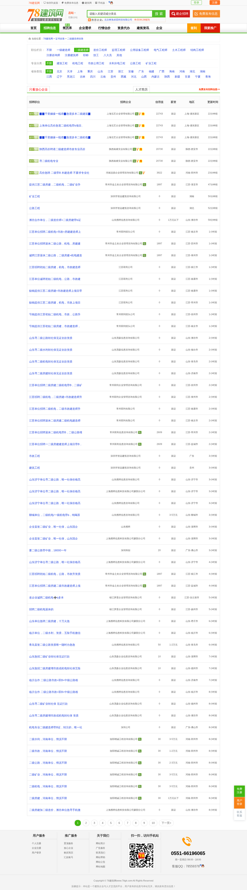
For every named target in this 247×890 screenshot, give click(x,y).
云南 (103, 76)
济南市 (194, 373)
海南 (172, 71)
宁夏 (197, 76)
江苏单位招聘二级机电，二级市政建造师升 (54, 408)
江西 (49, 76)
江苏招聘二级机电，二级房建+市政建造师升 (55, 396)
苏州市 (194, 243)
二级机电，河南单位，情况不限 (48, 786)
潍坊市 (194, 220)
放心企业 (68, 848)
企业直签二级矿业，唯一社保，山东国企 (53, 526)
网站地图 (100, 866)
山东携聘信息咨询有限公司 (126, 220)
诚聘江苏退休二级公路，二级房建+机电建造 (55, 255)
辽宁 (59, 76)
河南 (182, 71)
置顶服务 (68, 843)
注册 (214, 2)
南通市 (194, 279)
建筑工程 (62, 63)
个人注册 (36, 843)
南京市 (194, 231)
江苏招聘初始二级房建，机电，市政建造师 (54, 267)
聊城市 (194, 515)
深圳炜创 (125, 550)
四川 (93, 76)
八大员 (108, 55)
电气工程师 (160, 49)
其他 (119, 55)
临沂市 (194, 633)
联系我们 (100, 852)
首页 (33, 28)
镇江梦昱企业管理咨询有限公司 (125, 597)
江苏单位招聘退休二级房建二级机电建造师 (54, 420)
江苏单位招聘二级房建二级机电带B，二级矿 (55, 385)
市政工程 (34, 455)
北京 (59, 71)
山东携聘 (125, 526)
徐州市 (194, 314)
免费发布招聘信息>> (209, 89)
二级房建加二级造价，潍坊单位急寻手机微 (54, 809)
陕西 (167, 76)
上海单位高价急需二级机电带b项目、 (61, 125)
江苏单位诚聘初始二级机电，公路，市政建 (54, 278)
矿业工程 (151, 63)
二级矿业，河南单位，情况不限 (48, 774)
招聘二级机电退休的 (41, 609)
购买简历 (68, 852)
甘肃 (187, 76)
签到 (194, 28)
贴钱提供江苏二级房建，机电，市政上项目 (54, 302)
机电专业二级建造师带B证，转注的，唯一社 (55, 727)
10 (153, 822)
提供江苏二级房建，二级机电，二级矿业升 (54, 184)
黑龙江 (71, 76)
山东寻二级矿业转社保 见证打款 (48, 703)
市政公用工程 (96, 63)
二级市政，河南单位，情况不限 (48, 750)
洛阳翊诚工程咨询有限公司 (124, 739)
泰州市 (194, 255)
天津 (69, 71)
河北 (133, 76)
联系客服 (239, 814)
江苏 (110, 71)
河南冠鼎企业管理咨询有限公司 (122, 172)
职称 (86, 55)
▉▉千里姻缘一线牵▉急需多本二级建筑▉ (65, 113)
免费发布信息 (71, 3)
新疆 (177, 76)
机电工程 (77, 63)
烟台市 (194, 349)
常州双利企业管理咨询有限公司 (125, 385)
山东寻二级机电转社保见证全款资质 (50, 361)
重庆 (90, 71)
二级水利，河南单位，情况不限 (48, 739)
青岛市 (194, 361)
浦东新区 (194, 113)
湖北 (192, 71)
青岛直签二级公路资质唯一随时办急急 (52, 644)
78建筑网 (34, 2)
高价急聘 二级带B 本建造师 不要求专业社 (64, 172)
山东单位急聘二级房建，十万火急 (49, 621)
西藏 (123, 76)
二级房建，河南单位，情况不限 (48, 798)
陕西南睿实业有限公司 (120, 149)
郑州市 (194, 172)
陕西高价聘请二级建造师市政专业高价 (62, 149)
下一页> (166, 822)
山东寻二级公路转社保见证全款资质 (50, 337)
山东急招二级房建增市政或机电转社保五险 (54, 668)
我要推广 (210, 28)
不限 (49, 49)
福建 (151, 71)
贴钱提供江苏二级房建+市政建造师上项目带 (55, 290)
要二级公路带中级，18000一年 (48, 550)
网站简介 (100, 843)
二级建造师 (82, 49)
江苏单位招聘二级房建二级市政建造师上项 (54, 585)
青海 (208, 76)
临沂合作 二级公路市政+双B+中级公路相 (53, 680)
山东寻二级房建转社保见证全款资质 (50, 373)
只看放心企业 (38, 89)
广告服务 (100, 848)
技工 (96, 55)
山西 (144, 76)
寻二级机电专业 (48, 160)
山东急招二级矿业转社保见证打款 (49, 656)
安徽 (131, 71)
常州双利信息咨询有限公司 (124, 432)
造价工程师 (100, 49)
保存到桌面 (52, 3)
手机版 (101, 3)
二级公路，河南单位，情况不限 (48, 762)
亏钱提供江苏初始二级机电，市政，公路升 (54, 314)
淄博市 (194, 526)
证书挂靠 (60, 38)
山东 (100, 71)
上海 (80, 71)
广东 (141, 71)
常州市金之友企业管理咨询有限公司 (123, 184)
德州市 (194, 668)
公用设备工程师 (139, 49)
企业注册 (36, 848)
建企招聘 (182, 13)
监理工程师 (118, 49)
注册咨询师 (53, 55)
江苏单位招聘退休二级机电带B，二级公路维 (55, 432)
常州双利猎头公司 (125, 231)
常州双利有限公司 (125, 408)
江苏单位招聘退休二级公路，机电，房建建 (54, 243)
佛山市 (194, 550)
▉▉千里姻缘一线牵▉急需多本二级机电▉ (65, 137)
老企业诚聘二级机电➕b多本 (46, 597)
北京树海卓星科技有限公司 (118, 19)
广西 (161, 71)
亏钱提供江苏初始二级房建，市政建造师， (54, 326)
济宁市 (194, 479)
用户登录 (36, 852)
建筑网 (88, 3)
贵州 (113, 76)
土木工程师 (179, 49)
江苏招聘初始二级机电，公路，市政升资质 (54, 573)
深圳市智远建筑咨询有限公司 (126, 196)
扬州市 (194, 609)
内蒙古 (155, 76)
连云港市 (194, 597)
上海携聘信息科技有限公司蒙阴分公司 (125, 491)
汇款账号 (68, 857)
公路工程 (135, 63)
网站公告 (100, 862)
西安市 (194, 149)
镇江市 (194, 267)
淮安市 (194, 184)
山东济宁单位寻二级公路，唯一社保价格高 (54, 479)
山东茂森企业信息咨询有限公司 (125, 656)
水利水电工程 (117, 63)
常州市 (194, 302)
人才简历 (141, 89)
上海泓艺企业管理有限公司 (120, 113)
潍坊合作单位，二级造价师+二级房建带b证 (55, 219)
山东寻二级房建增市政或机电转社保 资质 (54, 715)
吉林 (82, 76)
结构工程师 (197, 49)
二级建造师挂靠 (75, 38)
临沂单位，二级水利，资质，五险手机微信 (54, 632)
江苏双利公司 (126, 267)
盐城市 (194, 444)
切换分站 (73, 17)
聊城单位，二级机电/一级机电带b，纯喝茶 (54, 514)
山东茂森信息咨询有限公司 (126, 338)
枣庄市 (194, 621)
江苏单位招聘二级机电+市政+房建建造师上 (55, 231)
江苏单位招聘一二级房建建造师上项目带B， (55, 444)
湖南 (202, 71)
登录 (196, 2)
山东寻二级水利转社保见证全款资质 (50, 349)
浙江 (121, 71)
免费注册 (239, 790)
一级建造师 (63, 49)
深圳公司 (125, 727)
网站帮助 (100, 857)
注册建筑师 (71, 55)
